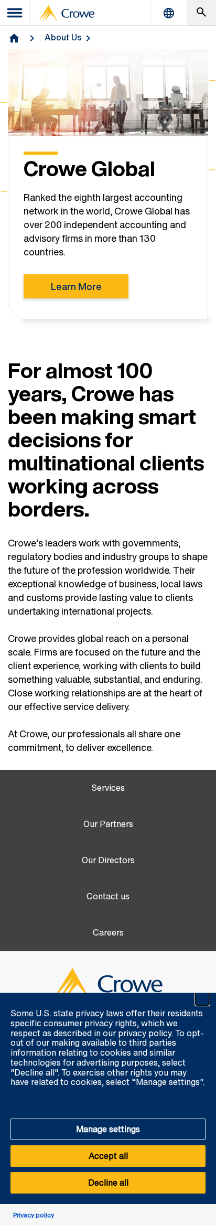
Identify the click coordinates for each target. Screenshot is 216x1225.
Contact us (108, 896)
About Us (63, 37)
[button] (202, 998)
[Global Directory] (168, 13)
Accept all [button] (108, 1155)
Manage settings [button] (108, 1129)
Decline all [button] (108, 1182)
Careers (108, 933)
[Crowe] (66, 13)
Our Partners (108, 824)
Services (108, 788)
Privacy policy (33, 1214)
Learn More (76, 286)
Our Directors (108, 860)
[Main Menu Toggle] (15, 13)
